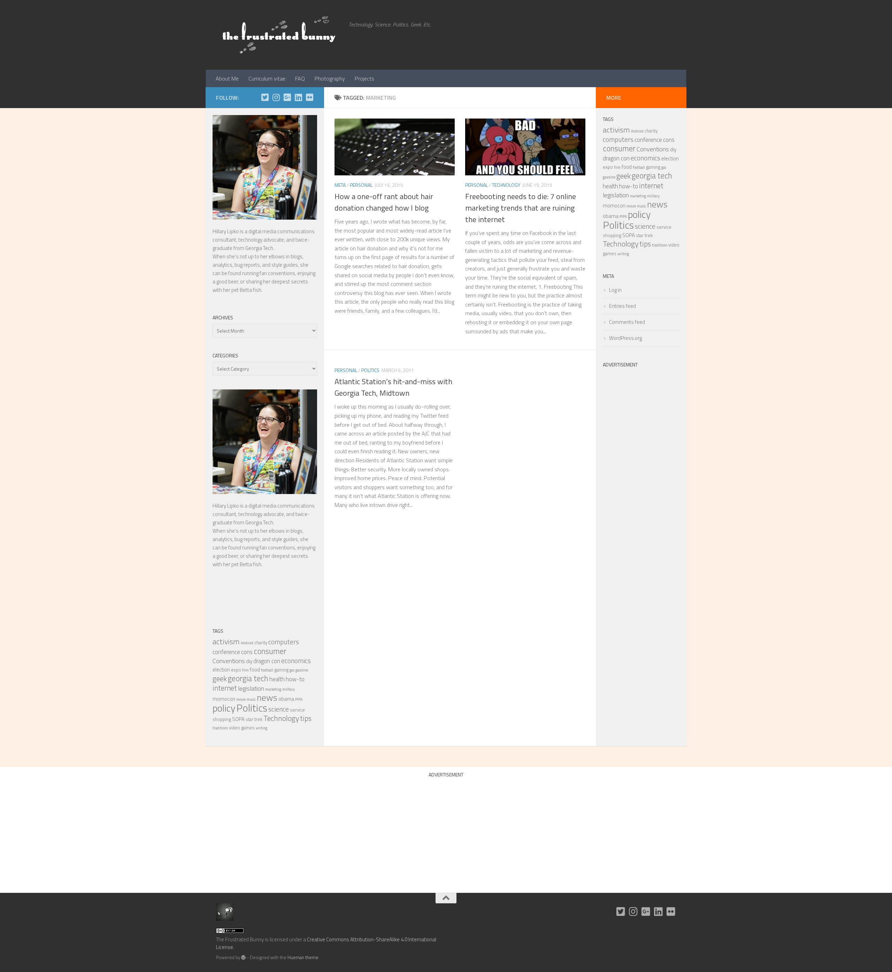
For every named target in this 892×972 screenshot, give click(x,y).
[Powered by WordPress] (243, 957)
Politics (370, 370)
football (267, 670)
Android (247, 643)
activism (226, 641)
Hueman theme (302, 957)
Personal (361, 185)
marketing (273, 689)
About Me (227, 78)
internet (225, 687)
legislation (251, 688)
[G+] (287, 97)
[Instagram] (276, 97)
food (255, 670)
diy (249, 661)
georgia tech (248, 678)
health (277, 679)
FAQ (300, 78)
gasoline (301, 670)
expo (236, 669)
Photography (330, 78)
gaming (281, 669)
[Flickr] (309, 97)
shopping (222, 719)
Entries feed (622, 306)
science (278, 709)
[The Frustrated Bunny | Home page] (278, 35)
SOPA (238, 719)
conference (226, 651)
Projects (364, 78)
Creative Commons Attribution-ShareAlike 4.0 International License (326, 943)
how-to (295, 679)
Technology (506, 185)
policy (224, 707)
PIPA (298, 699)
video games (242, 727)
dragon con (266, 661)
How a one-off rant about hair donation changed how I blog (383, 202)
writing (261, 728)
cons (247, 651)
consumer (270, 651)
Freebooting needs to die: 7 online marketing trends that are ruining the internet (520, 207)
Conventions (229, 661)
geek (220, 678)
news (267, 697)
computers (283, 642)
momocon (224, 699)
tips (306, 718)
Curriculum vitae (266, 78)
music (251, 699)
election (221, 670)
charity (260, 642)
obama (286, 699)
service (297, 709)
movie (241, 699)
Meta (340, 185)
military (288, 689)
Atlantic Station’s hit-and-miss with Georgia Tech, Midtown (393, 387)
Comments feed (627, 322)
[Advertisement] (641, 475)
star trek (254, 719)
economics (296, 660)
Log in (615, 290)
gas (292, 670)
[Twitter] (265, 97)
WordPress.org (625, 338)
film (245, 670)
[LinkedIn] (298, 97)
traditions (220, 728)
